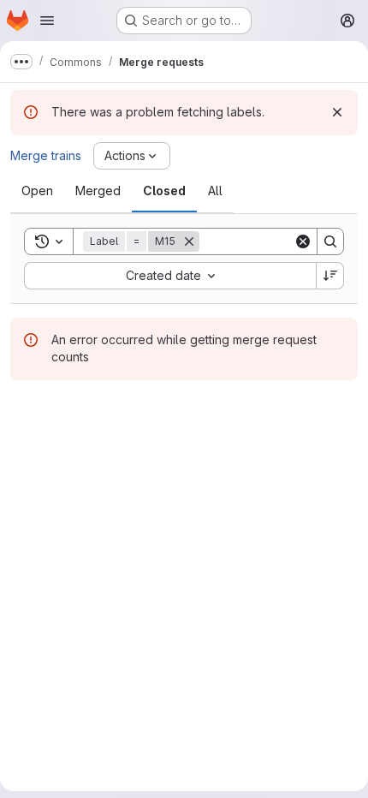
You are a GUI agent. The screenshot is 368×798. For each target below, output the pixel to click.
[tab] (37, 191)
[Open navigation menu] (47, 20)
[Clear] (303, 241)
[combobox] (170, 275)
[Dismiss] (337, 112)
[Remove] (189, 241)
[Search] (330, 241)
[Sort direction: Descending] (330, 275)
